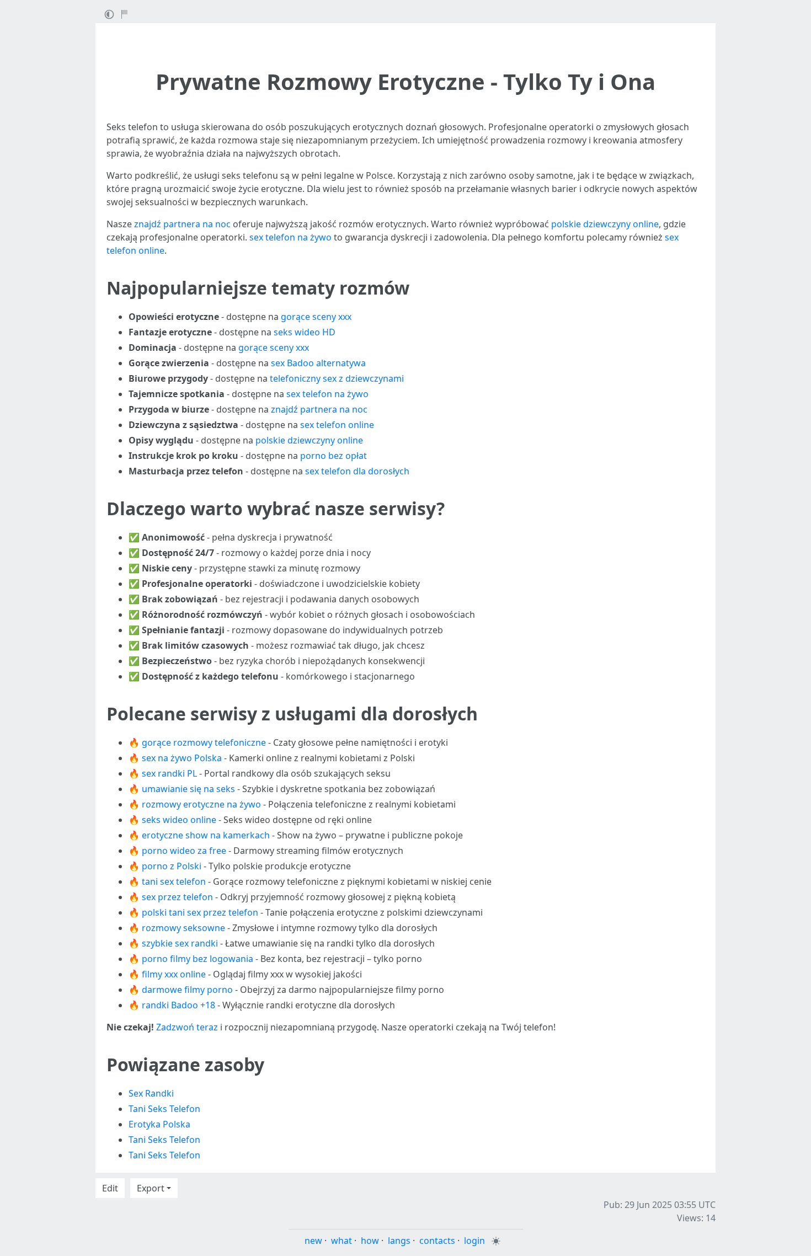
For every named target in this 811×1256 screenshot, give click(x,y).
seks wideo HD (304, 332)
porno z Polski (171, 866)
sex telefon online (337, 425)
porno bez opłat (333, 456)
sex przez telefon (177, 897)
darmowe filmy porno (187, 990)
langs (399, 1240)
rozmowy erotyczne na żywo (201, 804)
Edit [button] (110, 1188)
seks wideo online (179, 820)
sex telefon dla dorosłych (357, 471)
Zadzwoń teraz (187, 1027)
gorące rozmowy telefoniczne (204, 742)
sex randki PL (169, 773)
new (313, 1240)
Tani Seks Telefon (164, 1109)
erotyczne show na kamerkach (206, 835)
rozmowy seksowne (183, 928)
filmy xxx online (174, 974)
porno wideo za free (184, 851)
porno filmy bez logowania (197, 959)
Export (150, 1188)
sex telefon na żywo (290, 237)
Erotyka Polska (159, 1124)
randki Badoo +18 (178, 1005)
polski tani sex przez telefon (200, 912)
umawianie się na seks (188, 789)
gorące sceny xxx (316, 317)
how (370, 1240)
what (341, 1240)
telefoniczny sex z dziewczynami (337, 378)
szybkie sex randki (180, 943)
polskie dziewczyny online (605, 224)
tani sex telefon (174, 881)
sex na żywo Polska (182, 758)
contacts (437, 1240)
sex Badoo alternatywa (318, 363)
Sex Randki (151, 1093)
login (474, 1240)
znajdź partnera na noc (182, 224)
